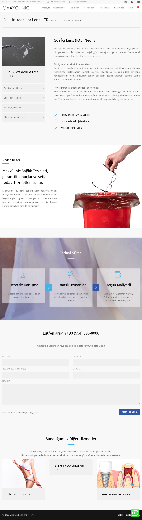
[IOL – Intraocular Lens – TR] (23, 51)
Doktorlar (75, 8)
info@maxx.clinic (80, 2)
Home (53, 20)
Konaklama (104, 8)
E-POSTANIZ (78, 369)
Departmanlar (59, 8)
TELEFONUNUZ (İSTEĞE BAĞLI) (14, 369)
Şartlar (129, 514)
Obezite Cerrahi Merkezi (14, 117)
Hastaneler (89, 8)
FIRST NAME (6, 356)
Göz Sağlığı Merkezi (12, 107)
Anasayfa (46, 8)
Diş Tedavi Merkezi (12, 97)
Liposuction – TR (19, 494)
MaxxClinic (14, 514)
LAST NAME (77, 356)
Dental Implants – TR (116, 494)
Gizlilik (120, 514)
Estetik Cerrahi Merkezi (14, 88)
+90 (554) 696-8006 (57, 2)
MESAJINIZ (6, 381)
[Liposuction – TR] (23, 473)
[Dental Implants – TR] (118, 473)
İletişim (130, 8)
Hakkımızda (119, 8)
